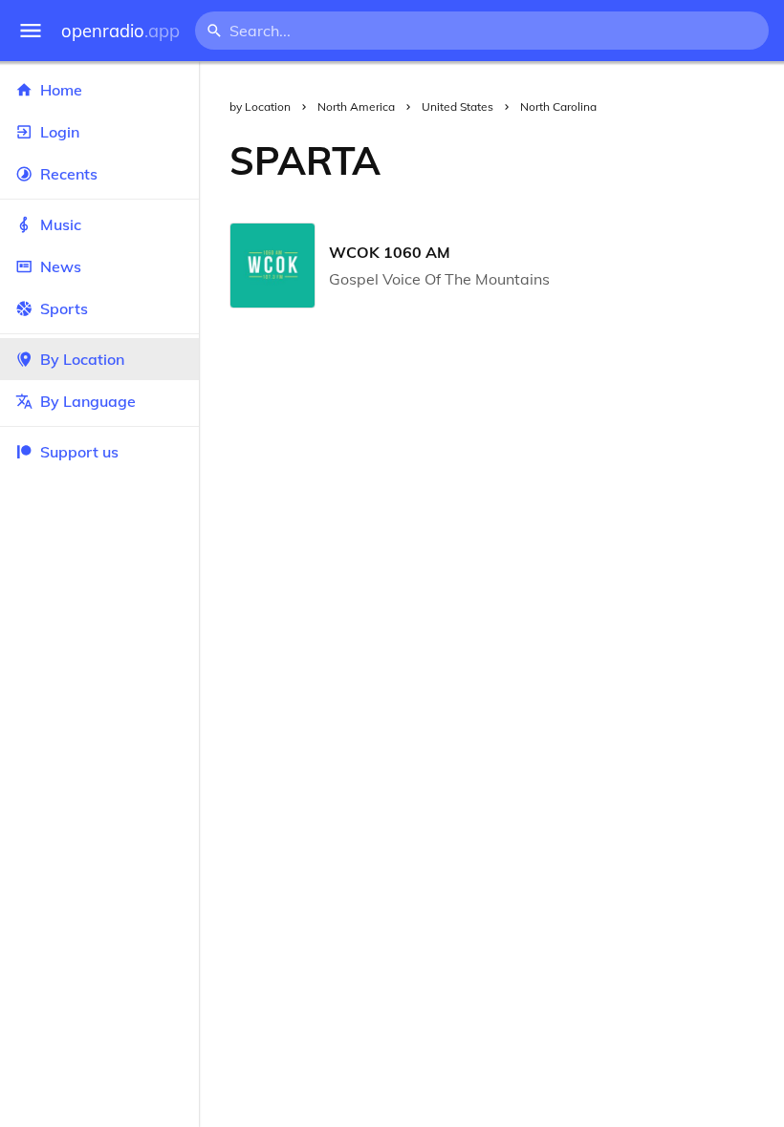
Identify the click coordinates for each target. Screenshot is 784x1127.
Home (61, 89)
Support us (79, 451)
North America (356, 106)
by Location (260, 106)
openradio (120, 31)
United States (457, 106)
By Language (88, 401)
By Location (82, 359)
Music (60, 224)
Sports (64, 308)
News (60, 266)
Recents (69, 173)
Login (59, 131)
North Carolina (558, 106)
